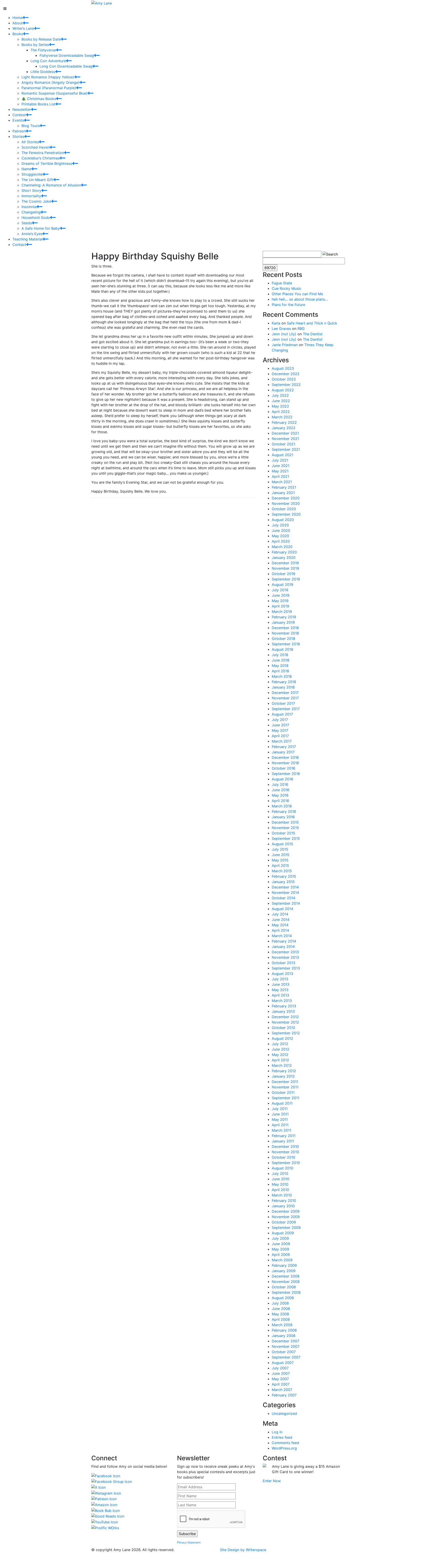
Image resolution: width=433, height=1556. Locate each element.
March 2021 (282, 482)
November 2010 (285, 1152)
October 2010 (283, 1157)
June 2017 (280, 725)
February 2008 (284, 1330)
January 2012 (283, 1076)
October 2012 (283, 1027)
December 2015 (285, 822)
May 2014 (280, 925)
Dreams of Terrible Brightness (46, 163)
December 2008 (285, 1276)
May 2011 (280, 1119)
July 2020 (280, 525)
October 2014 (283, 898)
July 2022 (280, 395)
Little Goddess (42, 71)
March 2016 (282, 806)
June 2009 (281, 1243)
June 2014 (280, 919)
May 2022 (280, 406)
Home (17, 17)
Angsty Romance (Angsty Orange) (50, 82)
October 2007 (284, 1352)
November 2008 (286, 1281)
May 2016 (280, 795)
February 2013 (284, 1006)
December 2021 (285, 433)
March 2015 (282, 871)
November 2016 (285, 763)
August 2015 (282, 844)
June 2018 (280, 660)
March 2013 (282, 1000)
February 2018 (284, 681)
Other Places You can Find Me (297, 294)
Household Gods (35, 217)
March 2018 (282, 676)
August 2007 (283, 1362)
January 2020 (283, 557)
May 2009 (280, 1249)
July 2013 (280, 979)
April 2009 (281, 1254)
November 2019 (285, 568)
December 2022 (285, 373)
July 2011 (280, 1108)
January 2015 (283, 881)
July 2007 (280, 1368)
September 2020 (286, 514)
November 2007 (285, 1346)
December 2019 (285, 563)
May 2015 (280, 860)
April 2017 (280, 736)
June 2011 (280, 1114)
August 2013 (282, 973)
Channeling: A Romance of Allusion (51, 185)
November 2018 (285, 633)
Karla (276, 323)
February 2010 (284, 1200)
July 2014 (280, 914)
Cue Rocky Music (286, 288)
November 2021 (285, 438)
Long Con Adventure (48, 61)
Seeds (26, 223)
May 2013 (280, 990)
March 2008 (282, 1325)
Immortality (31, 196)
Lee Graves (281, 328)
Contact (19, 244)
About (17, 23)
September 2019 (286, 579)
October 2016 (283, 768)
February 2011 (283, 1135)
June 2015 (280, 854)
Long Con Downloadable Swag (65, 66)
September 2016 (286, 773)
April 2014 (280, 930)
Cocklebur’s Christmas (40, 158)
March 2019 (282, 611)
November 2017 (285, 698)
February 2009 (284, 1265)
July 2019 (280, 590)
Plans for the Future (288, 304)
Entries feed (282, 1437)
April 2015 (280, 865)
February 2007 (284, 1395)
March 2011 (281, 1130)
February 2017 (284, 746)
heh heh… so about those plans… (300, 299)
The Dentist (312, 334)
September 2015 (286, 838)
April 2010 (280, 1189)
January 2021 (283, 492)
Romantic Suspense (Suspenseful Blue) (54, 93)
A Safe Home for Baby (40, 228)
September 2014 (286, 903)
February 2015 (284, 876)
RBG (301, 328)
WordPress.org (284, 1448)
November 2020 (286, 503)
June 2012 (280, 1049)
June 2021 (280, 465)
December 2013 (285, 952)
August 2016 (282, 779)
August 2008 (283, 1298)
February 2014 (284, 941)
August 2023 (283, 368)
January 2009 (283, 1270)
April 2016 (280, 800)
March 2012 (282, 1065)
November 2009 (286, 1216)
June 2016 (280, 790)
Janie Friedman (285, 344)
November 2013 (285, 957)
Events (18, 120)
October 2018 (283, 638)
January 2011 (283, 1141)
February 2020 (284, 552)
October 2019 (283, 573)
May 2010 (280, 1184)
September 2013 (286, 968)
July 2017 (280, 719)
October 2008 (284, 1287)
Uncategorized (284, 1413)
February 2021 (284, 487)
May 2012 (280, 1054)
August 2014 (282, 908)
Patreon (19, 131)
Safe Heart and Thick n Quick (312, 323)
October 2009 (284, 1222)
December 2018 (285, 627)
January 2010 (283, 1206)
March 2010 (282, 1195)
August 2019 (282, 584)
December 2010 (285, 1146)
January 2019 (283, 622)
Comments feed (285, 1442)
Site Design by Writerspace (243, 1549)
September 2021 (286, 449)
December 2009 (285, 1211)
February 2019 (284, 617)
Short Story (31, 190)
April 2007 (281, 1384)
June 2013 (280, 984)
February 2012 (284, 1071)
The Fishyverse (43, 50)
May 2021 (280, 471)
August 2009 (283, 1233)
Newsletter (21, 109)
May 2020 (280, 536)
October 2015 (283, 833)
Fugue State (282, 283)
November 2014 (285, 892)
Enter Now (272, 1481)
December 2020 (285, 498)
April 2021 (280, 476)
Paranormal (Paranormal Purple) (48, 88)
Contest (19, 115)
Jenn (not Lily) (284, 334)
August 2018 (282, 649)
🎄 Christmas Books (38, 98)
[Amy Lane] (101, 2)
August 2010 (282, 1168)
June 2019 (280, 595)
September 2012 (286, 1033)
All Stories (30, 142)
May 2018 (280, 665)
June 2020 (281, 530)
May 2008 (280, 1314)
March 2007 (282, 1389)
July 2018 (280, 654)
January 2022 (283, 428)
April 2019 (280, 606)
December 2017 (285, 692)
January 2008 (283, 1335)
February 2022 (284, 422)
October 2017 (283, 703)
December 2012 (285, 1017)
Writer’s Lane (23, 28)
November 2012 (285, 1022)
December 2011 (285, 1081)
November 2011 (285, 1087)
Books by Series (35, 44)
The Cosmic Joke (36, 201)
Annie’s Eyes (31, 233)
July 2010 (280, 1173)
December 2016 (285, 757)
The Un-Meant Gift (37, 179)
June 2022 (281, 401)
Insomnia (29, 206)
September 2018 (286, 644)
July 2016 (280, 784)
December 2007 (285, 1341)
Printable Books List (38, 104)
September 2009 (286, 1227)
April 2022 (281, 411)
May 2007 (280, 1379)
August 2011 (282, 1103)
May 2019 (280, 600)
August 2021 (282, 455)
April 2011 (280, 1125)
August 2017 (282, 714)
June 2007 (281, 1373)
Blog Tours (30, 125)
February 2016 (284, 811)
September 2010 (286, 1162)
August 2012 (282, 1038)
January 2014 (283, 946)
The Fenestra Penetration (42, 152)
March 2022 (282, 417)
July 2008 (280, 1303)
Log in (277, 1432)
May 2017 (280, 730)
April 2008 (281, 1319)
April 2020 (281, 541)
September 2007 (286, 1357)
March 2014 (282, 935)
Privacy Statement (188, 1542)
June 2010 (280, 1179)
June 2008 (281, 1308)
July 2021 (280, 460)
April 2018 (280, 671)
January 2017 (283, 752)
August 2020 (283, 519)
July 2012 (280, 1044)
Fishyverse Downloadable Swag (66, 55)
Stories (18, 136)
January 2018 (283, 687)
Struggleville (32, 174)
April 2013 (280, 995)
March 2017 (282, 741)
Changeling (31, 212)
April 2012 (280, 1060)
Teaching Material (27, 239)
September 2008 (286, 1292)
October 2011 (283, 1092)
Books (17, 34)
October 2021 (283, 444)
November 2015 (285, 827)
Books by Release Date (41, 39)
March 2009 (282, 1260)
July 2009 (280, 1238)
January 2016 (283, 817)
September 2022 (286, 384)
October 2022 (284, 379)
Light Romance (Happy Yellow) (47, 77)
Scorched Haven (35, 147)
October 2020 (284, 509)
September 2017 (286, 709)
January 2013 (283, 1011)
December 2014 (285, 887)
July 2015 (280, 849)
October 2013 (283, 962)
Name (26, 169)
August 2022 (283, 390)
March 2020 (282, 546)
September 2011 (285, 1098)
